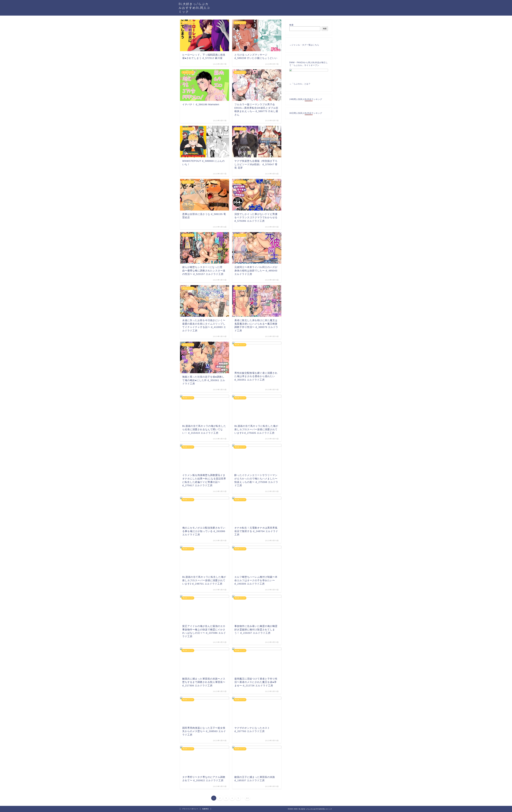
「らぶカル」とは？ (301, 84)
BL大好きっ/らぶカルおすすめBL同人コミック (194, 7)
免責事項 (205, 809)
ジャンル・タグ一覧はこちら (305, 45)
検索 (291, 25)
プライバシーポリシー (190, 809)
